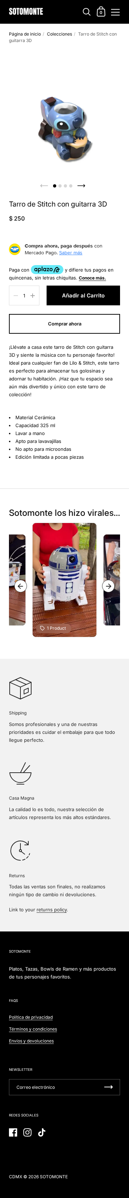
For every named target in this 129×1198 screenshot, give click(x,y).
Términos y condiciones (33, 1029)
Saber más (70, 252)
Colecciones (59, 34)
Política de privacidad (31, 1017)
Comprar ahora (64, 324)
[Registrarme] (108, 1087)
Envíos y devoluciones (31, 1041)
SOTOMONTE (54, 1176)
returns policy (52, 909)
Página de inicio (25, 34)
